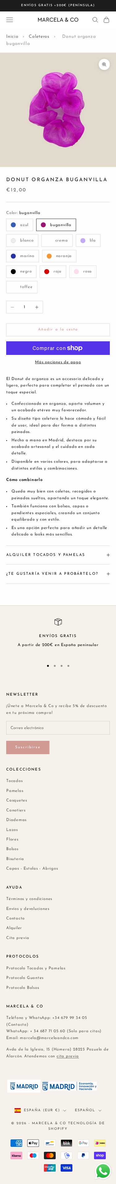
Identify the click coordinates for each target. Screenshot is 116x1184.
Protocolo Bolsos (22, 988)
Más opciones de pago (58, 362)
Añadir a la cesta (58, 329)
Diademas (16, 820)
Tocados (14, 781)
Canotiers (16, 810)
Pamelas (14, 791)
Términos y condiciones (29, 899)
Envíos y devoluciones (27, 909)
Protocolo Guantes (25, 978)
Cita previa (17, 938)
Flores (12, 839)
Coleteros (39, 36)
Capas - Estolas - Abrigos (32, 869)
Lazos (12, 830)
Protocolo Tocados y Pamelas (36, 968)
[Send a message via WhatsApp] (103, 1171)
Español (85, 1110)
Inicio (12, 36)
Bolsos (12, 849)
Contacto (15, 918)
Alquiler (14, 928)
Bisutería (15, 859)
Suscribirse (28, 747)
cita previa (68, 1056)
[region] (58, 636)
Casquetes (16, 800)
